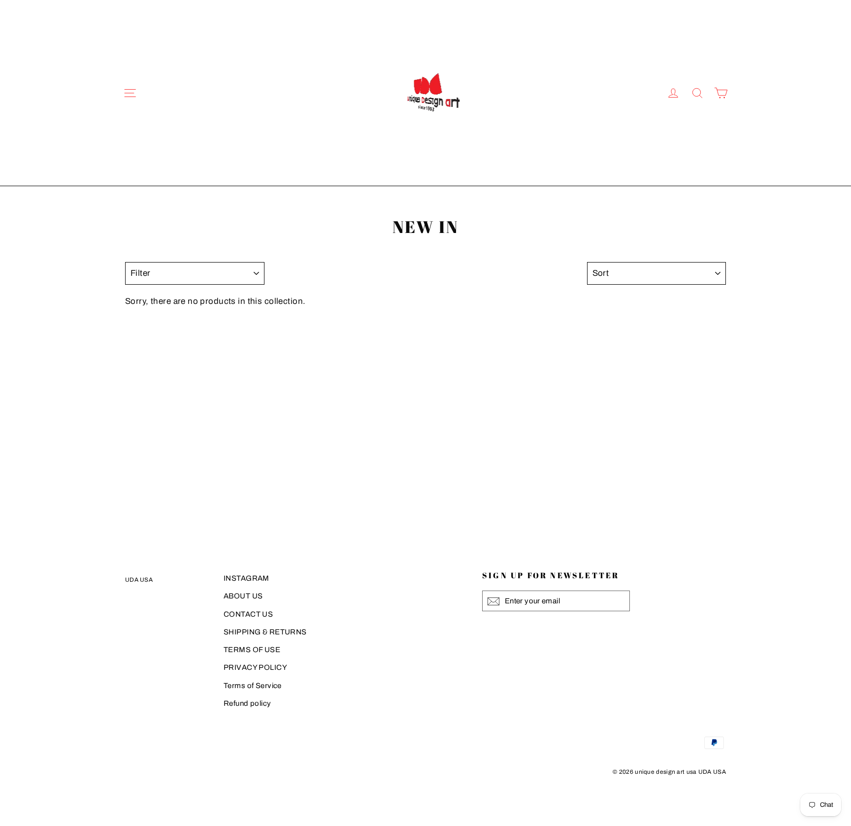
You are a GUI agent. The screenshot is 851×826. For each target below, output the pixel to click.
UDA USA (139, 579)
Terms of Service (253, 686)
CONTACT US (248, 614)
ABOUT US (243, 596)
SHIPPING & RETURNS (265, 632)
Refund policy (247, 703)
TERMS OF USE (252, 650)
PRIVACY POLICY (255, 667)
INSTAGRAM (246, 578)
